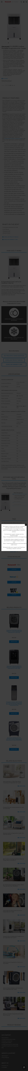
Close (26, 525)
